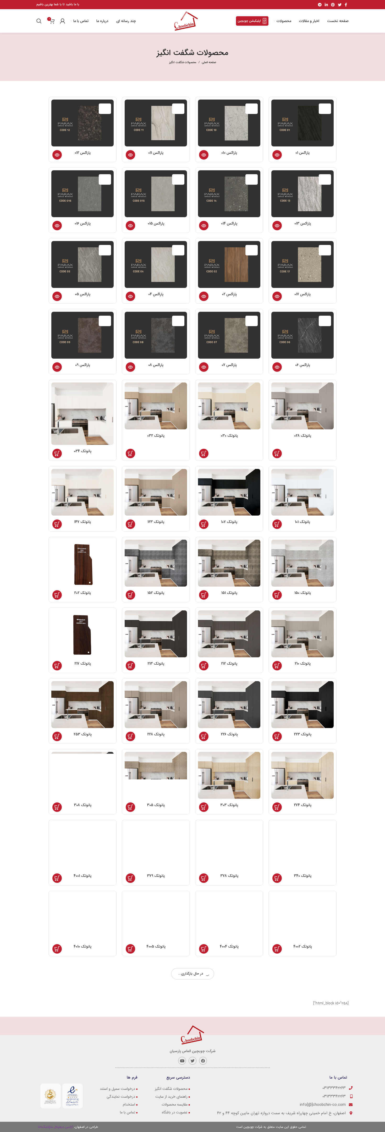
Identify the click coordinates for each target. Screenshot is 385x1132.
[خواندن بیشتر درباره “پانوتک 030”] (203, 453)
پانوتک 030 (229, 436)
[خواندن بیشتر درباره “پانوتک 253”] (57, 736)
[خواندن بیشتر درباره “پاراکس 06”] (277, 367)
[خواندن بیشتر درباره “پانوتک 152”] (130, 595)
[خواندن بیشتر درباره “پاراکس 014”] (203, 225)
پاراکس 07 (229, 365)
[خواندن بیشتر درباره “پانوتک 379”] (130, 878)
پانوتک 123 (155, 522)
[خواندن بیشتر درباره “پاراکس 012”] (57, 155)
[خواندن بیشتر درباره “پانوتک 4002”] (277, 949)
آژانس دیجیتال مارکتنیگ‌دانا (56, 1126)
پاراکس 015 (156, 223)
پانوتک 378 (229, 876)
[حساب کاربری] (62, 21)
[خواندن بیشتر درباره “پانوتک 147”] (57, 524)
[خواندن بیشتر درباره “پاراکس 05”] (57, 296)
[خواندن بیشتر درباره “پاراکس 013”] (277, 225)
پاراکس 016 (83, 223)
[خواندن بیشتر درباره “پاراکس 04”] (130, 296)
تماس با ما (127, 1112)
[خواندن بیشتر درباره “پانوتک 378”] (203, 878)
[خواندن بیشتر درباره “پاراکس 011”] (130, 155)
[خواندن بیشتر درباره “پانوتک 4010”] (57, 949)
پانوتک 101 (302, 522)
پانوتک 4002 (302, 946)
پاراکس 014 (229, 223)
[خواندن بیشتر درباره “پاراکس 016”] (57, 225)
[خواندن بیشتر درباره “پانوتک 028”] (277, 453)
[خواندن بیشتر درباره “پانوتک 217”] (57, 665)
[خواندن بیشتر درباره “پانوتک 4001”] (57, 878)
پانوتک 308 (82, 805)
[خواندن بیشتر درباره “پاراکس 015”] (130, 225)
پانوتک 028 (302, 436)
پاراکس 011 (155, 153)
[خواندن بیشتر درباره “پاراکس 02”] (203, 296)
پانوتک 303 (229, 805)
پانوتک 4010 (82, 946)
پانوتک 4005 (156, 946)
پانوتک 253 (83, 734)
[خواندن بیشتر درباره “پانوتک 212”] (203, 665)
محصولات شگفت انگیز (171, 1089)
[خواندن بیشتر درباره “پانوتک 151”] (203, 595)
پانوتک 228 (155, 734)
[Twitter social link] (339, 4)
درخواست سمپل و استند (117, 1089)
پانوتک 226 (229, 734)
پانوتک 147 (82, 522)
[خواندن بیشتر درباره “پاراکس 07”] (203, 367)
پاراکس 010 (229, 153)
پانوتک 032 (155, 436)
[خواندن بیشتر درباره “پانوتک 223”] (277, 736)
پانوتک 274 (302, 805)
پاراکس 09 (82, 365)
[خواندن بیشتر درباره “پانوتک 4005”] (130, 949)
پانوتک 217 (82, 663)
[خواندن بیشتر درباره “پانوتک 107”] (203, 524)
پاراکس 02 (229, 294)
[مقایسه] (331, 121)
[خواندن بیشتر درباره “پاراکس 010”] (203, 155)
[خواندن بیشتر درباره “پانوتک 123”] (130, 524)
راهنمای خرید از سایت (171, 1097)
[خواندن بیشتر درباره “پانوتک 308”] (57, 807)
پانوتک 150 (302, 593)
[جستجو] (40, 21)
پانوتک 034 (82, 451)
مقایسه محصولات (175, 1104)
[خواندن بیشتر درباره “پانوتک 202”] (57, 595)
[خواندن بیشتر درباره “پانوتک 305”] (130, 807)
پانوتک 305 (156, 805)
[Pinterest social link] (332, 4)
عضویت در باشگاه (175, 1112)
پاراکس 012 (83, 153)
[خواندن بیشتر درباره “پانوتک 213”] (130, 665)
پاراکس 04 (155, 294)
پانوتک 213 (155, 663)
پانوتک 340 (302, 876)
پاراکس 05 (82, 294)
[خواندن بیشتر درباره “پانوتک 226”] (203, 736)
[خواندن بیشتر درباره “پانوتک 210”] (277, 665)
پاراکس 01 (302, 153)
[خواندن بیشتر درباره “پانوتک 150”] (277, 595)
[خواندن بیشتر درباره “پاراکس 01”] (277, 155)
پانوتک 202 (82, 593)
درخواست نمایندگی (121, 1097)
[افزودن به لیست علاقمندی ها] (331, 133)
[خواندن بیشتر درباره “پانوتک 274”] (277, 807)
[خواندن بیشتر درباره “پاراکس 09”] (57, 367)
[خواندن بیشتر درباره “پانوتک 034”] (57, 453)
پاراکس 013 (302, 223)
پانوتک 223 (302, 734)
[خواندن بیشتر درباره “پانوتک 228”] (130, 736)
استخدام (129, 1104)
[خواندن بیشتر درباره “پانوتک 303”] (203, 807)
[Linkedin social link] (326, 4)
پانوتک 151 (229, 593)
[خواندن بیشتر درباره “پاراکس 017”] (277, 296)
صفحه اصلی (209, 63)
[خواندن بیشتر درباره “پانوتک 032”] (130, 453)
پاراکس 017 (302, 294)
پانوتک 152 (155, 593)
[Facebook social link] (346, 4)
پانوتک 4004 (229, 946)
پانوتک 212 (229, 663)
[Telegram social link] (319, 4)
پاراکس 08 (155, 365)
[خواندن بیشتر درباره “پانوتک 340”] (277, 878)
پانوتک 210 (303, 663)
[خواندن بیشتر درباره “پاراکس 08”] (130, 367)
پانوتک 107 (229, 522)
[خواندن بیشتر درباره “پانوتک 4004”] (203, 949)
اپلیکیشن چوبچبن (249, 20)
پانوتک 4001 (82, 876)
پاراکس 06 (302, 365)
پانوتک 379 (156, 876)
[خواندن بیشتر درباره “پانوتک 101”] (277, 524)
